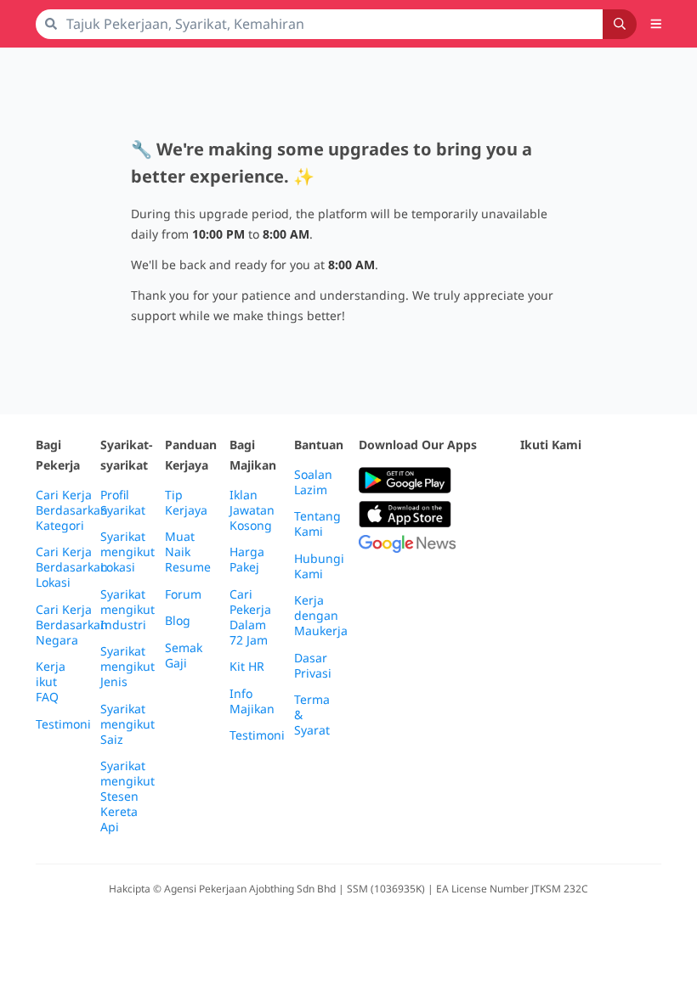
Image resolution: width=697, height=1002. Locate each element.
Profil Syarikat (122, 502)
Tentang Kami (317, 524)
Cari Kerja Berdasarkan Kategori (72, 510)
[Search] (620, 24)
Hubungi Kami (319, 566)
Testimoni (63, 724)
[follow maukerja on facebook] (530, 481)
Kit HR (247, 666)
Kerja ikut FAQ (50, 682)
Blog (177, 620)
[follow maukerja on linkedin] (530, 522)
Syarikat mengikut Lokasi (127, 552)
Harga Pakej (247, 559)
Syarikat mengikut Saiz (127, 724)
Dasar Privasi (313, 665)
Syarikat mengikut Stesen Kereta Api (127, 796)
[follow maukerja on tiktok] (568, 522)
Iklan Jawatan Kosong (252, 510)
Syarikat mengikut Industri (127, 610)
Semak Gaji (183, 655)
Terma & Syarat (312, 715)
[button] (656, 23)
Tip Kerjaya (186, 502)
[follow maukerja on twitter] (568, 481)
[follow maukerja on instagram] (642, 481)
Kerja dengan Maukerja (321, 616)
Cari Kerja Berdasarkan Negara (72, 625)
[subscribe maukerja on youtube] (605, 481)
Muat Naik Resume (188, 552)
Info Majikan (252, 701)
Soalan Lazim (313, 482)
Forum (183, 594)
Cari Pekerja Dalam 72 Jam (250, 617)
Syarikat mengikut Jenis (127, 667)
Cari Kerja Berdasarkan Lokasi (72, 567)
